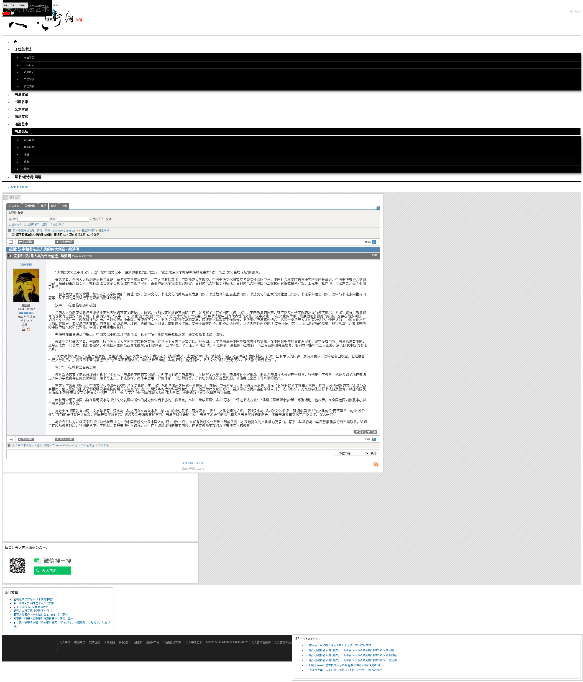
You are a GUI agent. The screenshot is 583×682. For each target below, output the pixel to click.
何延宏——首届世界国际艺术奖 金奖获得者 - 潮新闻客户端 (344, 665)
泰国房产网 (152, 642)
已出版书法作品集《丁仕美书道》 (33, 599)
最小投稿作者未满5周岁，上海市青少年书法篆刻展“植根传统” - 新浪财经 (353, 655)
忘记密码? (14, 224)
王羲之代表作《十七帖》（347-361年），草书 (40, 614)
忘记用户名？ (31, 224)
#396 (374, 255)
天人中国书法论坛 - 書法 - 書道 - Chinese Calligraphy (45, 230)
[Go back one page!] (5, 197)
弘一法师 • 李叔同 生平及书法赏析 (34, 603)
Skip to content (20, 187)
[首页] (15, 41)
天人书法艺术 (194, 642)
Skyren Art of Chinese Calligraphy (227, 641)
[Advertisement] (101, 507)
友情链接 (94, 642)
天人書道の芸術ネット (288, 642)
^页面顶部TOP (172, 642)
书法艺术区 (88, 230)
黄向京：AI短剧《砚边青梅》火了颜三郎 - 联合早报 (340, 645)
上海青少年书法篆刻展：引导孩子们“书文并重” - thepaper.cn (345, 670)
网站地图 (109, 642)
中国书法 (79, 642)
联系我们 (124, 642)
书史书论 (103, 230)
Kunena (199, 463)
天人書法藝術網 (261, 642)
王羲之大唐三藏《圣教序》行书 (32, 610)
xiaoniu (26, 264)
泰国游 (137, 642)
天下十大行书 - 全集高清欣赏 (31, 607)
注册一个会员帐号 (52, 224)
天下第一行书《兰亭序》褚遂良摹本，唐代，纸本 (43, 618)
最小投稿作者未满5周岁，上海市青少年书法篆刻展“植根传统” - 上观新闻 (353, 660)
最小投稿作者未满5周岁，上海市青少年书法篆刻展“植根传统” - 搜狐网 (351, 650)
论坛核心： (188, 463)
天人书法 (64, 642)
